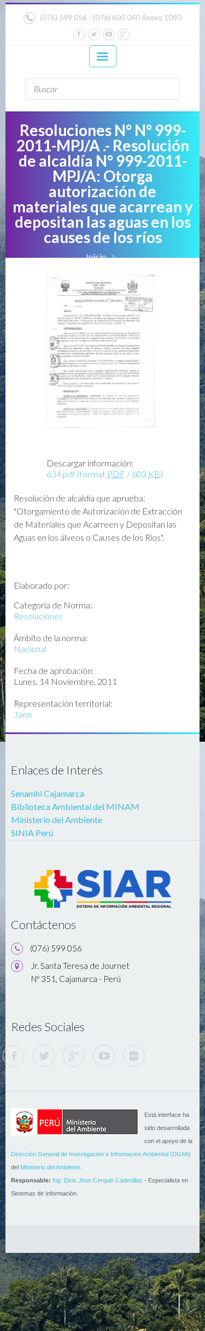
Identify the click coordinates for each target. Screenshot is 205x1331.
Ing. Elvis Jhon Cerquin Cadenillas (97, 1180)
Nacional (30, 648)
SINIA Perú (32, 832)
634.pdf (104, 474)
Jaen (23, 714)
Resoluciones (38, 616)
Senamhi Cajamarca (47, 793)
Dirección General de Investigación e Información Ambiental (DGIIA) (101, 1154)
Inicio (96, 256)
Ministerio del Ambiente (56, 819)
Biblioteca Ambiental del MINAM (75, 806)
